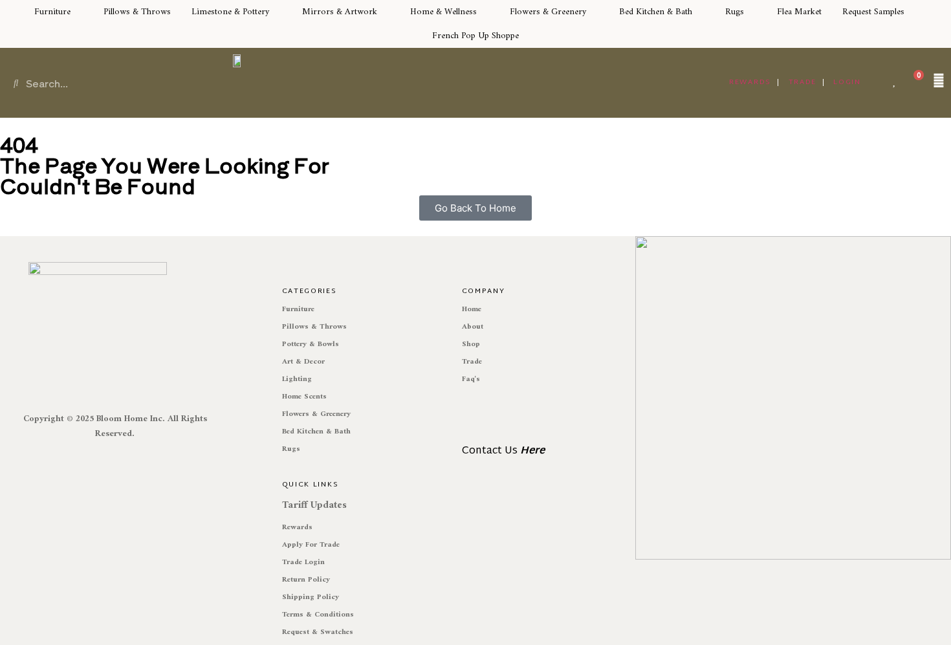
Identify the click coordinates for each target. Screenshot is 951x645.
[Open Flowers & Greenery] (593, 12)
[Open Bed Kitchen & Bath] (700, 12)
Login (847, 82)
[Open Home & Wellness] (484, 12)
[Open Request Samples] (912, 12)
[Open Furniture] (78, 12)
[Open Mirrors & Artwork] (384, 12)
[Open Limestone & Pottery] (276, 12)
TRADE (803, 82)
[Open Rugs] (751, 12)
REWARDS (750, 82)
